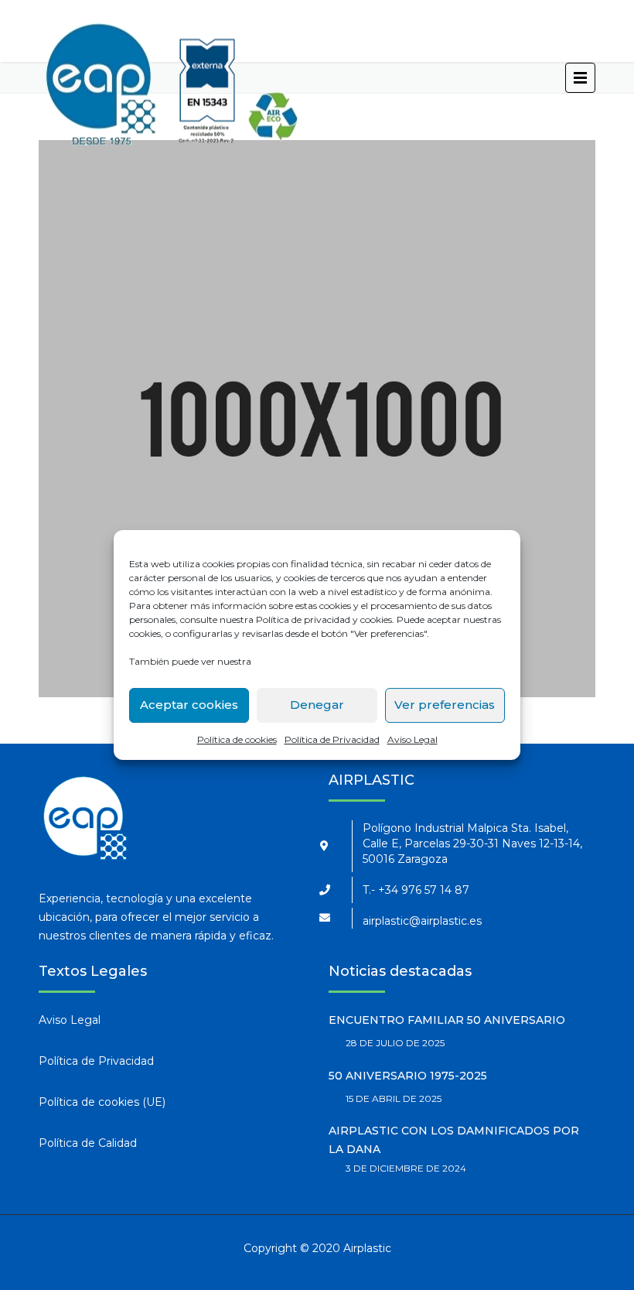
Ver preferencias (444, 704)
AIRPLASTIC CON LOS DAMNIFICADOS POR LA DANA (454, 1140)
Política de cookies (237, 739)
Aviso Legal (412, 739)
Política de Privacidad (332, 739)
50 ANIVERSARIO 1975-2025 (408, 1076)
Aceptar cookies (189, 704)
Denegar (317, 704)
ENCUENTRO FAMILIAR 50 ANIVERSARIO (447, 1020)
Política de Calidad (88, 1143)
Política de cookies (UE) (102, 1102)
